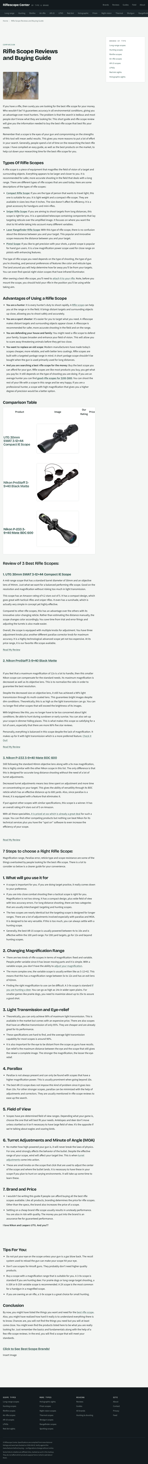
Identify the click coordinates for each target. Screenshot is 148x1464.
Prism (94, 13)
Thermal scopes (46, 1415)
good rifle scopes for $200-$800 (54, 378)
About (142, 4)
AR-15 (52, 13)
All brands (80, 1410)
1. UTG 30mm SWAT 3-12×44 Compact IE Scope (37, 574)
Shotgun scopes (46, 1419)
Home (5, 20)
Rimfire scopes (115, 54)
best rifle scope (85, 1312)
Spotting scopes (46, 1428)
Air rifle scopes (115, 58)
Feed (115, 1415)
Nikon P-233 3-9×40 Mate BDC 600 (18, 531)
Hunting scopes (116, 50)
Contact (116, 1406)
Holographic (83, 13)
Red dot (70, 13)
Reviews (115, 4)
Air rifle (42, 13)
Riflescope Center (26, 5)
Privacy (116, 1410)
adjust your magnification (68, 966)
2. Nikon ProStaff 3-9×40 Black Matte (30, 661)
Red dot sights (115, 72)
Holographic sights (117, 76)
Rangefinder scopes (48, 1424)
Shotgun (130, 13)
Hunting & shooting (84, 1415)
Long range (9, 13)
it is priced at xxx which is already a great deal (56, 814)
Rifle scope (78, 305)
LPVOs (112, 67)
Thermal (119, 13)
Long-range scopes (117, 45)
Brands (106, 4)
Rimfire (32, 13)
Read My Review (11, 650)
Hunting (21, 13)
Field (134, 4)
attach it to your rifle (64, 278)
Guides (126, 4)
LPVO (61, 13)
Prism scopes (45, 1406)
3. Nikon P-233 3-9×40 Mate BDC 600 (30, 758)
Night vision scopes (48, 1410)
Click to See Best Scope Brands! (26, 1349)
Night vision (106, 13)
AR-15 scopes (115, 63)
